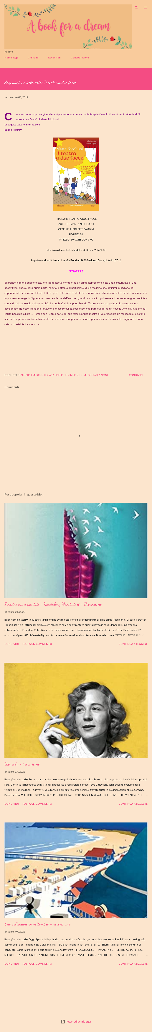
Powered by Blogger (78, 1021)
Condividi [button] (136, 375)
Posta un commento (37, 643)
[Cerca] (136, 6)
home (83, 375)
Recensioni (54, 57)
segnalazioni (98, 375)
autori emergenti (33, 375)
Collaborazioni (80, 57)
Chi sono (33, 57)
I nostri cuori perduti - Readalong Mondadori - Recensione (53, 604)
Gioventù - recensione (22, 764)
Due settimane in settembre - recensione (37, 924)
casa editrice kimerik (62, 375)
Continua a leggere (133, 643)
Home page (11, 57)
